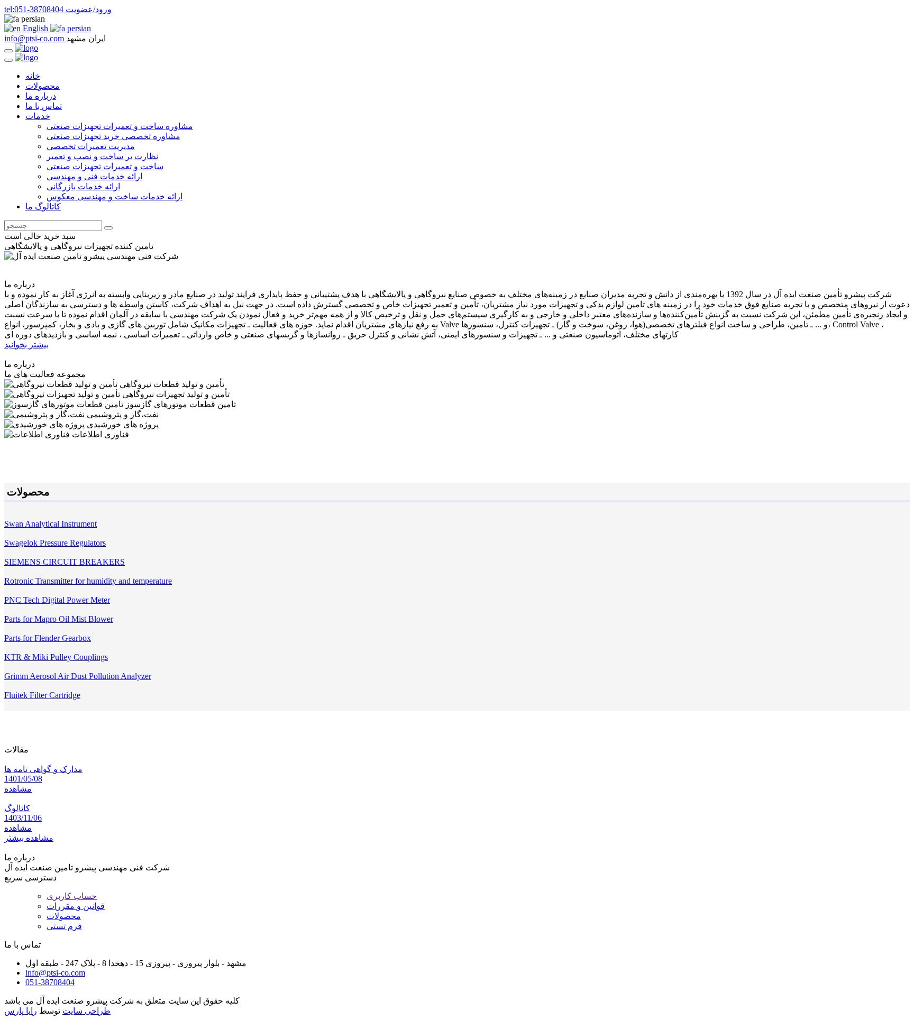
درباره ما (40, 95)
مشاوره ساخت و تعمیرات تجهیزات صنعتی (120, 126)
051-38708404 (19, 275)
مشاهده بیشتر (28, 837)
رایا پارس (20, 1010)
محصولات (42, 85)
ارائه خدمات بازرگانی (83, 186)
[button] (457, 19)
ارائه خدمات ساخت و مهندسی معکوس (114, 196)
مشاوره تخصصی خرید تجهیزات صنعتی (113, 136)
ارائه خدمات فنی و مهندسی (94, 176)
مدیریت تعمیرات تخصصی (91, 146)
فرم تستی (64, 926)
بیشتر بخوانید (26, 344)
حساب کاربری (72, 896)
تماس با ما (43, 106)
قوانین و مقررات (76, 906)
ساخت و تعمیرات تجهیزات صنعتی (105, 166)
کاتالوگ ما (43, 206)
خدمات (37, 116)
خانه (32, 75)
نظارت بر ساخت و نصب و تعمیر (102, 156)
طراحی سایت (86, 1010)
